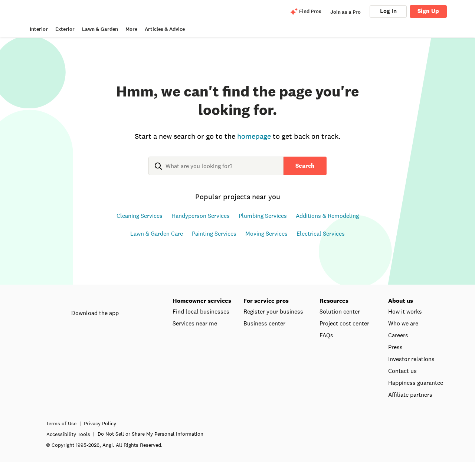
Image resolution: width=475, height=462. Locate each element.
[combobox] (216, 172)
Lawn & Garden (100, 29)
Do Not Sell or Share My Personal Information (150, 433)
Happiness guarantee (415, 382)
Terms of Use (61, 423)
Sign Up (428, 11)
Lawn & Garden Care (156, 233)
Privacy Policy (100, 423)
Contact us (402, 370)
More (131, 29)
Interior (39, 29)
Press (395, 347)
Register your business (273, 311)
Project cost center (344, 323)
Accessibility (68, 434)
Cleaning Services (140, 215)
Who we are (403, 323)
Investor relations (411, 359)
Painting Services (214, 233)
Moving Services (266, 233)
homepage (254, 136)
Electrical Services (321, 233)
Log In (388, 11)
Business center (264, 323)
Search (305, 166)
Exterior (65, 29)
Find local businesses (201, 311)
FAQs (326, 335)
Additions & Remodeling (327, 215)
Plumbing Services (263, 215)
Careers (398, 335)
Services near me (195, 323)
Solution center (340, 311)
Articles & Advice (165, 29)
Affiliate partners (410, 394)
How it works (405, 311)
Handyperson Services (200, 215)
